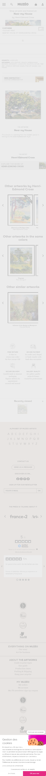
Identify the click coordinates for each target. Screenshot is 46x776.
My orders (23, 684)
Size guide (23, 665)
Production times (23, 668)
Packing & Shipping (23, 671)
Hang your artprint (23, 674)
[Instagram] (21, 480)
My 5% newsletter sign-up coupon (23, 690)
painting (17, 135)
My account (23, 687)
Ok (39, 491)
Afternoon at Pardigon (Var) (20, 228)
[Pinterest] (24, 480)
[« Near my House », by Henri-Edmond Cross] (22, 409)
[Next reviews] (44, 566)
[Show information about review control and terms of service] (37, 549)
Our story (23, 649)
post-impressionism (19, 136)
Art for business (23, 652)
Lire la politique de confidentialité (12, 766)
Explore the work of (12, 165)
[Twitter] (28, 480)
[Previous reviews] (2, 566)
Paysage (21, 279)
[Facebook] (18, 480)
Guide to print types (23, 662)
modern (29, 135)
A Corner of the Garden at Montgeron (25, 326)
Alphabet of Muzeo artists (23, 428)
